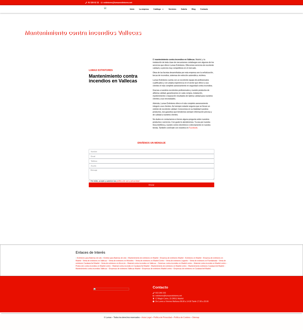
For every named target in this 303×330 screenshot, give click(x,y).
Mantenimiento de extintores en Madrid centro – (169, 266)
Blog (194, 9)
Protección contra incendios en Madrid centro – (94, 266)
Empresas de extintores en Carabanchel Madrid (192, 269)
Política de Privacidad (163, 317)
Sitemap (195, 317)
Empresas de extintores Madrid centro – (158, 269)
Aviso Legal (147, 317)
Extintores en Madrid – (194, 258)
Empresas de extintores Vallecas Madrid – (125, 269)
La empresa (144, 9)
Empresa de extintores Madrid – (172, 258)
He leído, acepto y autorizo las (115, 181)
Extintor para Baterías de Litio (115, 258)
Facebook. (193, 128)
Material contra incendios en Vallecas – (142, 263)
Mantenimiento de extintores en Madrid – (144, 258)
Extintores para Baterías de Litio (89, 258)
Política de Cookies (182, 317)
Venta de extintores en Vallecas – (96, 261)
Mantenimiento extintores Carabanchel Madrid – (206, 266)
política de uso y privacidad (128, 181)
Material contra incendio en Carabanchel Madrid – (131, 266)
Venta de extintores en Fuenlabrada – (204, 261)
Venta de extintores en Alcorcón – (114, 263)
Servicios (172, 9)
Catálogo (157, 9)
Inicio (132, 9)
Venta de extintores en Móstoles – (122, 261)
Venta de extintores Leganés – (178, 261)
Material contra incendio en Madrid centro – (210, 263)
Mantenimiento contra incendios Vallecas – (92, 269)
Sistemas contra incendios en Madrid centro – (176, 263)
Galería (184, 9)
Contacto (204, 9)
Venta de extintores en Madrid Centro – (151, 261)
